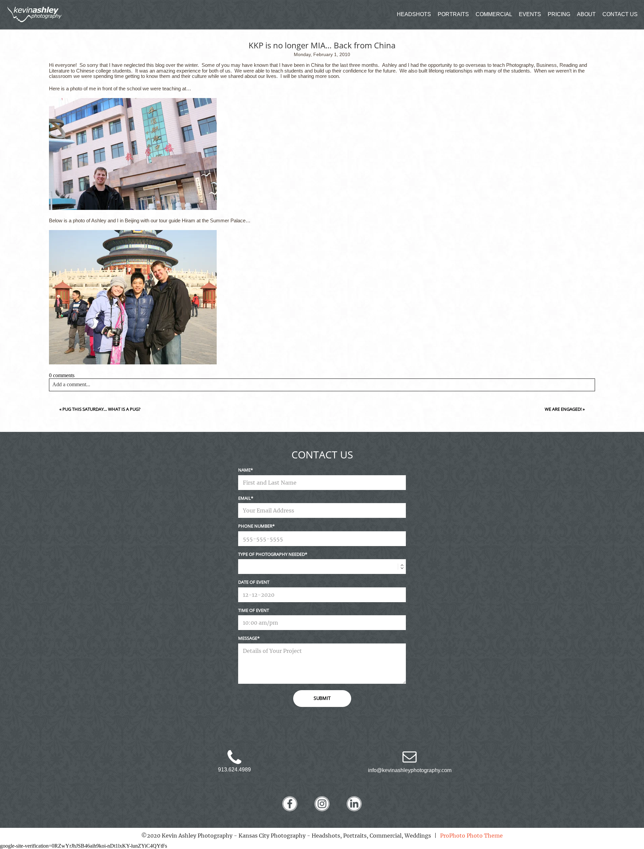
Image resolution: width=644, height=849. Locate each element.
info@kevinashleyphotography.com (409, 770)
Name (244, 470)
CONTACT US (620, 14)
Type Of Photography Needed (271, 554)
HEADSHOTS (414, 14)
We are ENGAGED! (563, 409)
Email (244, 498)
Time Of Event (253, 610)
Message (247, 638)
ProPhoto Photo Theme (471, 835)
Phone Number (255, 526)
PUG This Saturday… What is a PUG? (101, 409)
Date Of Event (253, 582)
